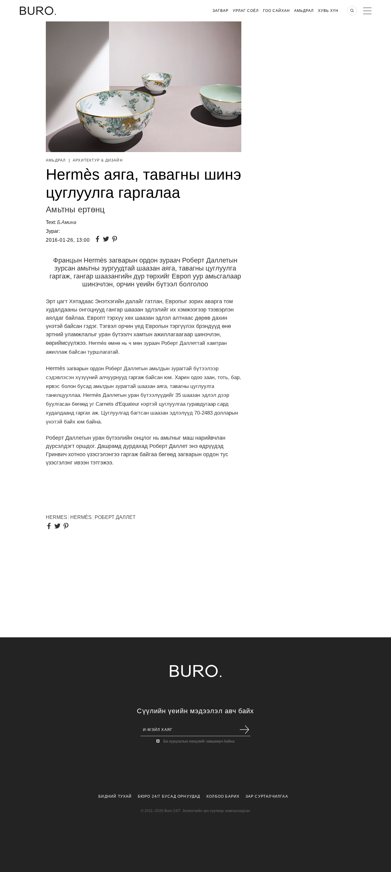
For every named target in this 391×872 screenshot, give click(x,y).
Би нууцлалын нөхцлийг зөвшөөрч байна (199, 741)
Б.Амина (66, 222)
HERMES (56, 517)
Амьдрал (304, 11)
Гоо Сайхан (276, 11)
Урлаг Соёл (246, 11)
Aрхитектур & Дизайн (98, 160)
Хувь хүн (328, 11)
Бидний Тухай (115, 796)
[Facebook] (98, 239)
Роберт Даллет (115, 517)
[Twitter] (107, 239)
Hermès (81, 517)
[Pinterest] (115, 239)
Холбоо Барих (222, 796)
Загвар (220, 11)
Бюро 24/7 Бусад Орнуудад (169, 796)
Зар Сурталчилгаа (267, 796)
